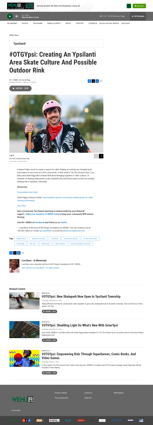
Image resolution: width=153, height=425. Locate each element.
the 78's (33, 244)
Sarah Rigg (20, 244)
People (25, 23)
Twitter (63, 222)
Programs (38, 23)
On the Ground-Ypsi (90, 239)
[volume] (16, 16)
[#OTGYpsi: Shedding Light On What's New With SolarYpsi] (24, 329)
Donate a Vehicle (61, 393)
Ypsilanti (19, 43)
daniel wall (45, 244)
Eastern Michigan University (81, 244)
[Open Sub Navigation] (19, 23)
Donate (140, 6)
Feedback (93, 23)
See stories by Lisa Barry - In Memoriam (40, 267)
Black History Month (109, 23)
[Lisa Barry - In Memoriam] (14, 266)
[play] (10, 16)
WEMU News (14, 35)
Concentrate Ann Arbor (27, 192)
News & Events (54, 23)
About (68, 23)
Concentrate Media (71, 239)
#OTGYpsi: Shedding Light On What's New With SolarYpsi (80, 325)
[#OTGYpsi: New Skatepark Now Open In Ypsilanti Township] (24, 300)
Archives (125, 23)
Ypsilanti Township (38, 239)
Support (80, 23)
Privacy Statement (61, 398)
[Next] (101, 156)
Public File (87, 398)
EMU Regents (119, 393)
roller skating (60, 244)
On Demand (12, 23)
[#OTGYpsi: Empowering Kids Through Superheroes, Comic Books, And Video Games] (24, 358)
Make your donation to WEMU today (42, 214)
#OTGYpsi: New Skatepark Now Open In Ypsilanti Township (81, 296)
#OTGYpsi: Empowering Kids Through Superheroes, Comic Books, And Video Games (89, 356)
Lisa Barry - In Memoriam (34, 260)
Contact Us (88, 393)
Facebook (39, 222)
